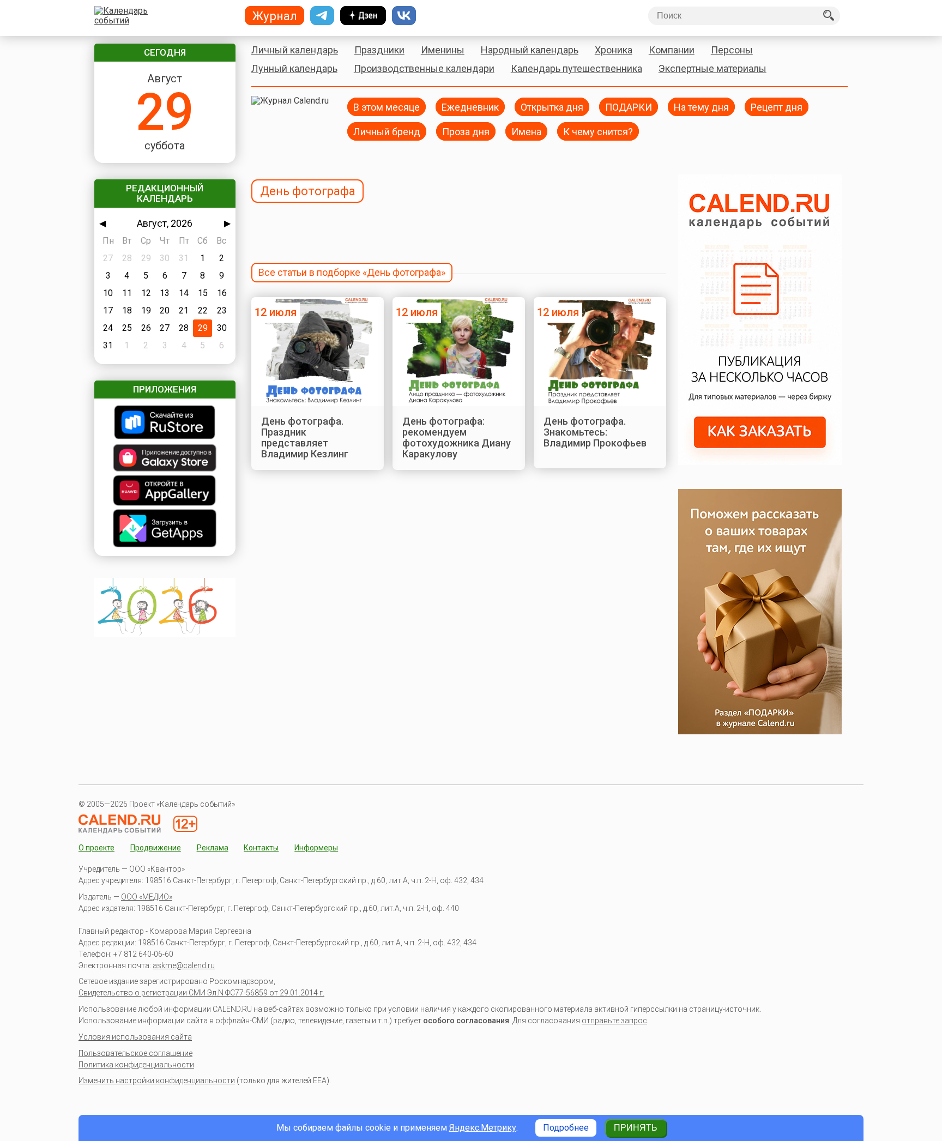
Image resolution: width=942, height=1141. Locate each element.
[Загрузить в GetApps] (164, 529)
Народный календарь (529, 50)
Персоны (732, 50)
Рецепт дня (776, 106)
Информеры (316, 847)
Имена (526, 131)
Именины (442, 50)
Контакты (261, 847)
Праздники (379, 50)
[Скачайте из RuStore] (164, 423)
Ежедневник (470, 106)
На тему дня (701, 106)
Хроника (613, 50)
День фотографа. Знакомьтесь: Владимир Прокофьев (595, 432)
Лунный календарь (294, 68)
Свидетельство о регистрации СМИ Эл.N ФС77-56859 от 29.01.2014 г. (201, 992)
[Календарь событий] (162, 16)
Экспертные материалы (712, 68)
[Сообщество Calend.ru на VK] (404, 16)
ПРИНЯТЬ (635, 1127)
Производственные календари (424, 68)
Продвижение (155, 847)
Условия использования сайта (135, 1037)
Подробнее (566, 1127)
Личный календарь (294, 50)
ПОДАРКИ (628, 106)
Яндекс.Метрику (482, 1127)
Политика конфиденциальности (136, 1064)
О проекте (96, 847)
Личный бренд (386, 131)
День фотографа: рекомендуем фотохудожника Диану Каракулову (456, 437)
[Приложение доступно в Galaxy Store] (164, 459)
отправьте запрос (614, 1020)
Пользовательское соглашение (135, 1053)
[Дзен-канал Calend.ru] (363, 16)
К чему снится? (598, 131)
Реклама (212, 847)
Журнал (274, 16)
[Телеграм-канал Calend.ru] (322, 16)
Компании (672, 50)
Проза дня (466, 131)
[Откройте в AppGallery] (164, 491)
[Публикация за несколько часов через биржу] (760, 462)
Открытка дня (552, 106)
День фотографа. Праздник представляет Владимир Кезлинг (304, 437)
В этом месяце (386, 106)
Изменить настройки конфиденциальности (156, 1080)
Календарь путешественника (576, 68)
